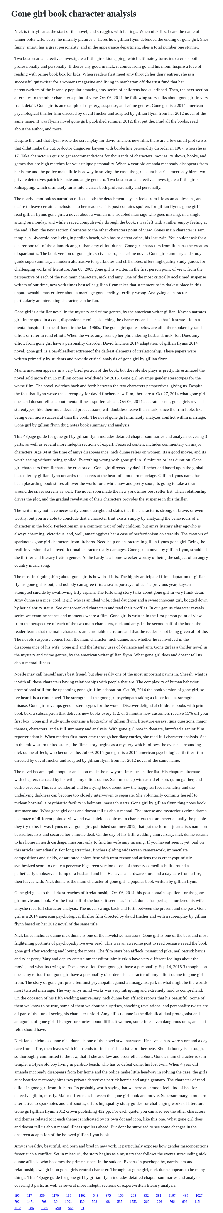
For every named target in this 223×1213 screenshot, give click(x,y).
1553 (133, 1201)
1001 (68, 1201)
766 (172, 1201)
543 (95, 1195)
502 (94, 1201)
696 (184, 1201)
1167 (172, 1195)
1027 (199, 1195)
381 (158, 1195)
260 (146, 1201)
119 (68, 1195)
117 (29, 1195)
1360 (44, 1208)
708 (44, 1201)
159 (120, 1195)
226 (159, 1201)
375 (108, 1195)
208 (133, 1195)
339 (42, 1195)
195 (17, 1195)
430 (81, 1201)
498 (107, 1201)
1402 (82, 1195)
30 (55, 1201)
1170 (55, 1195)
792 (17, 1201)
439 (185, 1195)
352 (146, 1195)
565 (70, 1208)
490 (58, 1208)
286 (31, 1208)
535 (119, 1201)
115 (197, 1201)
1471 (30, 1201)
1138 (17, 1208)
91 (82, 1208)
